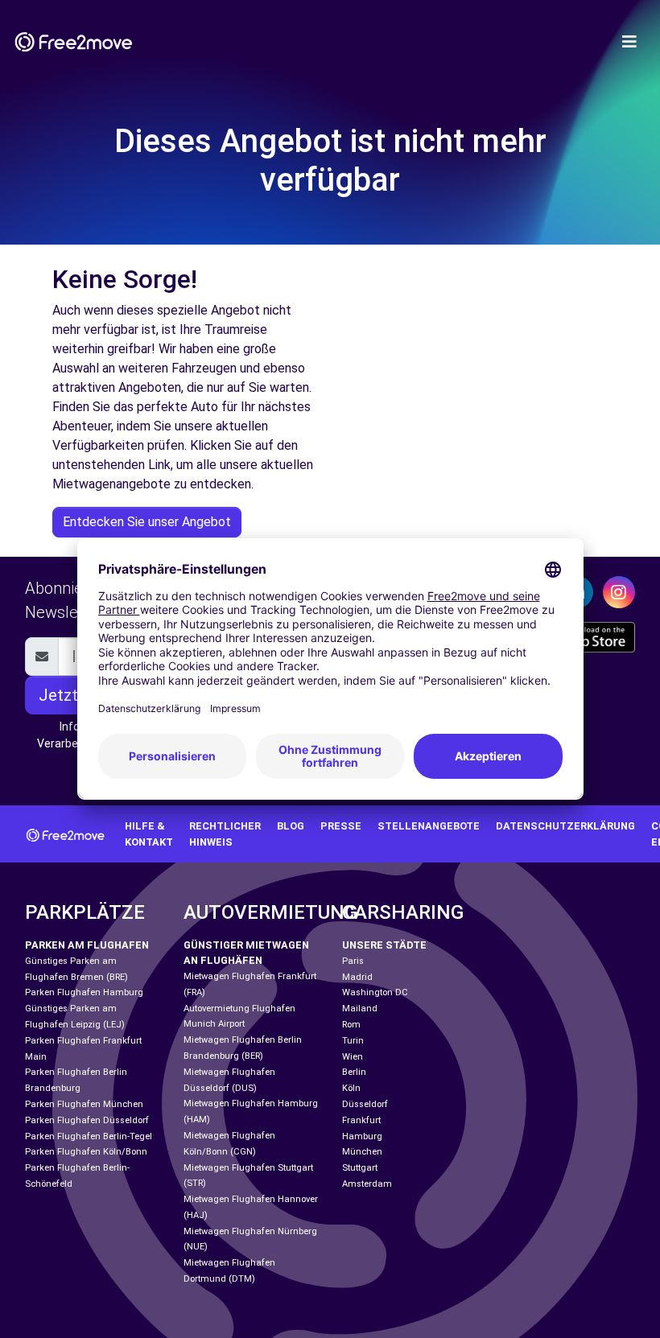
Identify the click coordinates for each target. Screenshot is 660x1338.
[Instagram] (619, 592)
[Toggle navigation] (629, 42)
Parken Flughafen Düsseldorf (87, 1120)
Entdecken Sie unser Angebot (147, 521)
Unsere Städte (384, 945)
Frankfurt (361, 1120)
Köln (351, 1088)
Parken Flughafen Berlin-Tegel (88, 1136)
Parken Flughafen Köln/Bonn (86, 1152)
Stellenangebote (428, 826)
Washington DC (375, 992)
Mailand (359, 1008)
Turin (353, 1040)
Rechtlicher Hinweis (225, 833)
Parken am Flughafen (87, 945)
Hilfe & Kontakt (149, 833)
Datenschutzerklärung (565, 826)
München (362, 1152)
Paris (353, 961)
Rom (351, 1024)
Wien (352, 1057)
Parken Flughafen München (84, 1104)
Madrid (357, 977)
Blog (290, 826)
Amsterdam (367, 1184)
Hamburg (362, 1136)
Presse (340, 826)
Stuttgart (359, 1168)
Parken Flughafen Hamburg (84, 992)
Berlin (354, 1072)
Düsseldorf (365, 1104)
